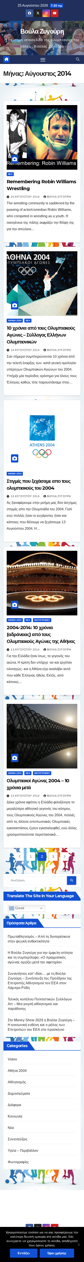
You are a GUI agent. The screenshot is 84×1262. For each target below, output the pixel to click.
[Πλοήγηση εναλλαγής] (43, 60)
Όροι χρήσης (56, 1253)
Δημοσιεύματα (19, 1093)
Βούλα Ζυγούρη (42, 31)
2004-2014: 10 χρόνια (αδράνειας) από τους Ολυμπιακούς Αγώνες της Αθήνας (41, 634)
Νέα (10, 174)
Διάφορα (14, 1105)
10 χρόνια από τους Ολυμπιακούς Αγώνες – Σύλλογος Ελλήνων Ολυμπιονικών (41, 335)
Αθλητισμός (17, 1082)
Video (12, 1059)
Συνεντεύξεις (18, 1139)
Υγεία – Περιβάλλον (23, 1150)
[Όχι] (78, 1244)
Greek (19, 908)
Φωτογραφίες (42, 620)
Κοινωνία (15, 1116)
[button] (77, 59)
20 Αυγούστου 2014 (25, 196)
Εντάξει (24, 1253)
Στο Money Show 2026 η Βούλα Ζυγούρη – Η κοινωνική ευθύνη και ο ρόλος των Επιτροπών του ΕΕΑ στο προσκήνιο (41, 1024)
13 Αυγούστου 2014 (25, 496)
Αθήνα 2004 (15, 320)
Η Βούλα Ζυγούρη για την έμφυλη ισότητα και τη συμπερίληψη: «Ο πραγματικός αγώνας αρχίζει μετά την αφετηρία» (40, 957)
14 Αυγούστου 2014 (25, 350)
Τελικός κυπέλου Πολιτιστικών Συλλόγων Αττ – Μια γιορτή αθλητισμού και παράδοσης (40, 1004)
